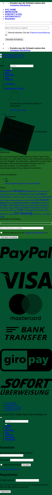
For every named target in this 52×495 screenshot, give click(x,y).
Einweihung (33, 194)
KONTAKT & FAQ (13, 14)
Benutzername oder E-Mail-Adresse (16, 453)
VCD (34, 214)
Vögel (48, 214)
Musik (21, 205)
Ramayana (19, 208)
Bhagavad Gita (6, 191)
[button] (10, 19)
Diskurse (24, 194)
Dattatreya (8, 194)
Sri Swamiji (23, 213)
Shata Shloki (13, 210)
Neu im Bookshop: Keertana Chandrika (22, 183)
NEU (7, 73)
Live (31, 200)
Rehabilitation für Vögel (39, 208)
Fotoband (15, 197)
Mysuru (27, 205)
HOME (8, 71)
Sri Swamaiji (10, 214)
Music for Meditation (32, 203)
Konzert (47, 196)
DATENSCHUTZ (13, 16)
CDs (7, 77)
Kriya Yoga (4, 200)
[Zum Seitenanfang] (1, 417)
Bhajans (19, 191)
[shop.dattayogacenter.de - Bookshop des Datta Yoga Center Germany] (12, 56)
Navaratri (45, 205)
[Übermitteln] (6, 424)
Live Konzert (41, 199)
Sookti (20, 210)
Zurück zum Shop (18, 110)
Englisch (42, 194)
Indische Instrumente (34, 197)
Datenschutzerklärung (40, 33)
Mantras (10, 203)
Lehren (26, 200)
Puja (1, 208)
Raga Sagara (9, 208)
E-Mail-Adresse (7, 480)
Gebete (22, 197)
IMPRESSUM (11, 12)
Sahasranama (4, 210)
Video (43, 214)
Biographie (30, 191)
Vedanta (39, 214)
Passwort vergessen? (9, 469)
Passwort (5, 460)
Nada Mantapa (36, 205)
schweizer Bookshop (20, 5)
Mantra (3, 203)
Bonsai (37, 191)
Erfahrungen (5, 197)
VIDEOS (9, 80)
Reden (26, 207)
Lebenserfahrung (16, 200)
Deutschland (16, 194)
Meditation (17, 203)
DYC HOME (10, 10)
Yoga (2, 216)
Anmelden (26, 465)
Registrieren (5, 492)
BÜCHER (9, 75)
